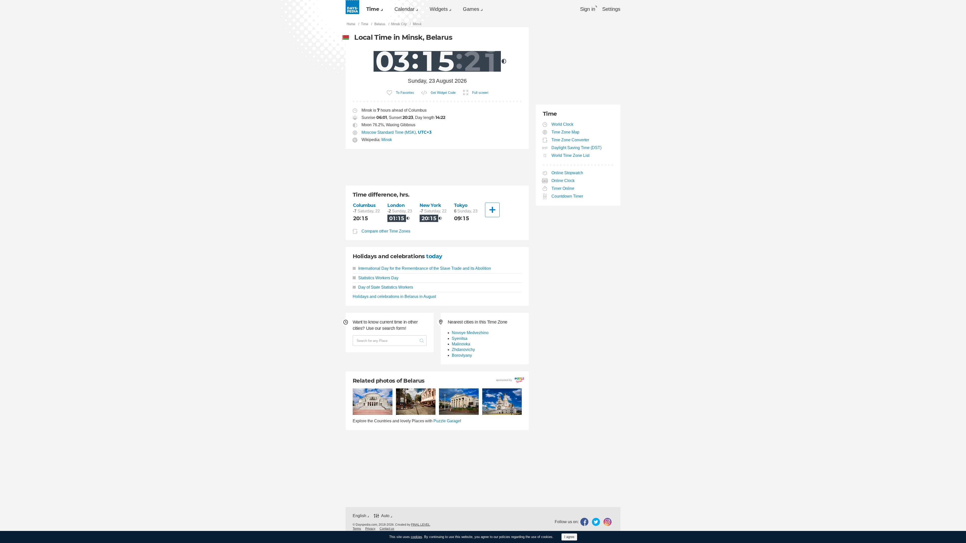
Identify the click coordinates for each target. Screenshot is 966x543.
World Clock (562, 124)
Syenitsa (459, 338)
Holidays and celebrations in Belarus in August (394, 296)
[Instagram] (607, 522)
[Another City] (492, 210)
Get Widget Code (443, 93)
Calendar (404, 9)
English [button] (359, 516)
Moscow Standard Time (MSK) (388, 132)
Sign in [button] (587, 9)
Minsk (386, 140)
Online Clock (563, 180)
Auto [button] (385, 516)
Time (372, 9)
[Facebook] (584, 522)
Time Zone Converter (570, 140)
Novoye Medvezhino (470, 333)
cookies (416, 537)
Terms (357, 528)
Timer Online (563, 188)
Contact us (387, 528)
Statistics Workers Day (378, 278)
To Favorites (405, 93)
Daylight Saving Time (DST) (576, 148)
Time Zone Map (565, 132)
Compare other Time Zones (385, 231)
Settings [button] (611, 9)
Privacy (370, 528)
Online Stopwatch (567, 173)
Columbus (364, 205)
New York (430, 205)
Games (471, 9)
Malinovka (461, 344)
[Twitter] (596, 522)
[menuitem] (373, 9)
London (396, 205)
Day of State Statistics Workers (385, 287)
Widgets (439, 9)
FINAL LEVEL (420, 524)
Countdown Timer (567, 196)
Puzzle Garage (446, 421)
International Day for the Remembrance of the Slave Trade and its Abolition (424, 268)
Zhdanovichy (463, 349)
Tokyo (461, 205)
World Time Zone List (570, 155)
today (434, 256)
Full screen (480, 93)
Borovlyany (462, 355)
